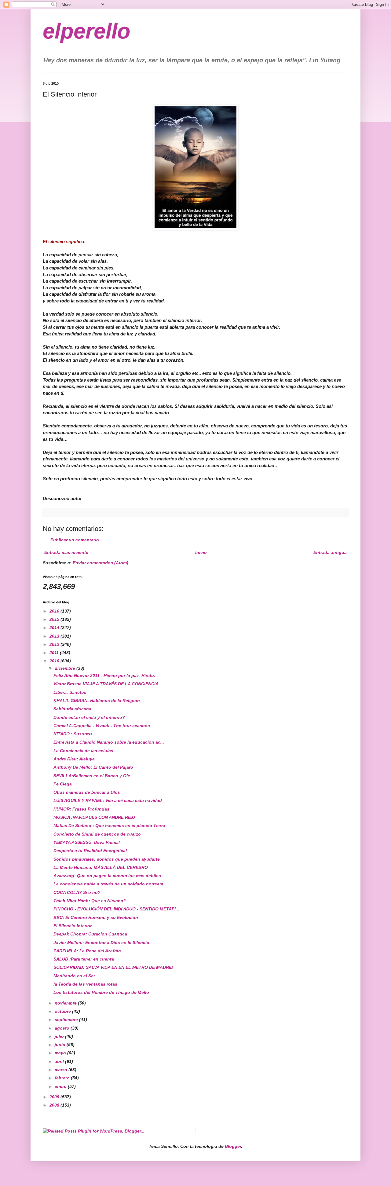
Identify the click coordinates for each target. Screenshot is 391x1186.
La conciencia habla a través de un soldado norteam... (110, 883)
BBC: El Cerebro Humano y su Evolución (95, 917)
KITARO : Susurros (73, 733)
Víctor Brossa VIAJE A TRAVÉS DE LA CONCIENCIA (106, 683)
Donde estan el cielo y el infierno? (89, 717)
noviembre (66, 1003)
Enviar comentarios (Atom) (100, 562)
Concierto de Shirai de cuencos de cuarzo (97, 834)
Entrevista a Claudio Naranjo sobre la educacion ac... (108, 742)
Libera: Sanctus (69, 692)
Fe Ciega (62, 784)
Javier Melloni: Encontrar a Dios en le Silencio (101, 942)
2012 (54, 644)
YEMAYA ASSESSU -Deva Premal (86, 842)
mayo (61, 1052)
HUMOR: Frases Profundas (81, 809)
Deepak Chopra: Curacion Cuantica (90, 934)
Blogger (233, 1146)
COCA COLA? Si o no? (76, 892)
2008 (54, 1105)
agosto (63, 1028)
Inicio (201, 552)
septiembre (67, 1019)
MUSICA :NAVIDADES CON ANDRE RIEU (94, 817)
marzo (61, 1069)
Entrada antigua (330, 552)
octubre (63, 1011)
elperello (86, 31)
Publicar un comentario (74, 539)
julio (60, 1036)
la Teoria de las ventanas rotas (85, 984)
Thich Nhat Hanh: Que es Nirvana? (89, 900)
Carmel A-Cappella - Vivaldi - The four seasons (101, 725)
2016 (54, 611)
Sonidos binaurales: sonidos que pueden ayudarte (106, 859)
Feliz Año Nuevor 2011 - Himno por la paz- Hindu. (104, 675)
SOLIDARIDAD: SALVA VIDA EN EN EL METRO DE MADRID (113, 967)
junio (61, 1044)
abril (60, 1061)
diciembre (65, 668)
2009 (54, 1096)
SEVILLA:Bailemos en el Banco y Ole (91, 775)
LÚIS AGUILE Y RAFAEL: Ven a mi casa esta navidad (107, 800)
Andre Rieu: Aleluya (74, 758)
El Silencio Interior (72, 925)
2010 (54, 660)
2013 (54, 636)
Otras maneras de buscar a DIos (86, 792)
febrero (63, 1077)
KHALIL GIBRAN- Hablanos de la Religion (96, 700)
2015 (54, 619)
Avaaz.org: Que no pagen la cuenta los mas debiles (107, 875)
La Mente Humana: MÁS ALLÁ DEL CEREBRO (100, 867)
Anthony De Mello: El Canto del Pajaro (93, 767)
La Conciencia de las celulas (83, 750)
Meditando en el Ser (74, 975)
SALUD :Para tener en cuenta (83, 959)
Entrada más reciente (66, 552)
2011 (54, 652)
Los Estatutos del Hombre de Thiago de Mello (101, 992)
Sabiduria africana (72, 708)
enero (61, 1086)
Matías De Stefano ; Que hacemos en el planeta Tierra (109, 825)
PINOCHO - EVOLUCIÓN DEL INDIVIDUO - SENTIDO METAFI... (116, 908)
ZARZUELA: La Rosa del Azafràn (87, 950)
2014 (54, 627)
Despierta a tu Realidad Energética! (90, 850)
